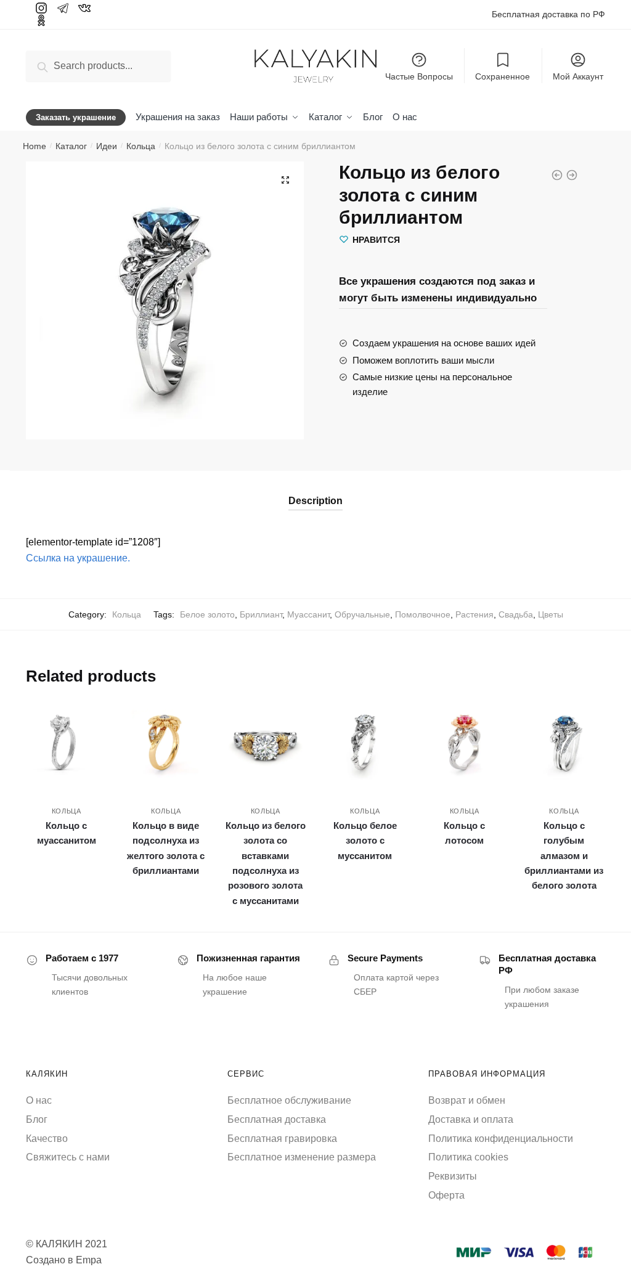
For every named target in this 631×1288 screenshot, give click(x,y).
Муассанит (308, 614)
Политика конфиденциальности (500, 1138)
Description (315, 500)
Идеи (106, 146)
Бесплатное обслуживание (289, 1100)
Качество (47, 1138)
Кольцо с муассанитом (66, 833)
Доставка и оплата (470, 1119)
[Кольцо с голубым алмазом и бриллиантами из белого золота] (564, 743)
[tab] (315, 490)
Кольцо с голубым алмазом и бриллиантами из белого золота (563, 855)
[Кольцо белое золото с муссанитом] (364, 743)
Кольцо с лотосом (464, 833)
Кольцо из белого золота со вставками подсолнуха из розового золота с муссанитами (266, 862)
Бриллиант (261, 614)
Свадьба (516, 614)
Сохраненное (502, 76)
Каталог (71, 146)
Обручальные (362, 614)
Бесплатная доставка (276, 1119)
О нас (39, 1100)
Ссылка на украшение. (78, 558)
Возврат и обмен (466, 1100)
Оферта (446, 1195)
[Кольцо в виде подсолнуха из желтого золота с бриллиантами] (165, 743)
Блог (36, 1119)
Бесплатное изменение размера (301, 1157)
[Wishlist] (88, 721)
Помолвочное (422, 614)
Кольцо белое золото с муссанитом (365, 840)
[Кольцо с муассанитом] (66, 743)
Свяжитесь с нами (68, 1157)
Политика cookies (468, 1157)
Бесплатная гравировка (282, 1138)
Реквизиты (452, 1176)
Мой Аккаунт (578, 76)
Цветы (550, 614)
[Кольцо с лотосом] (464, 743)
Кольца (140, 146)
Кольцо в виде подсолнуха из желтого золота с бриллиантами (166, 848)
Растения (474, 614)
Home (34, 146)
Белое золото (207, 614)
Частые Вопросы (419, 76)
